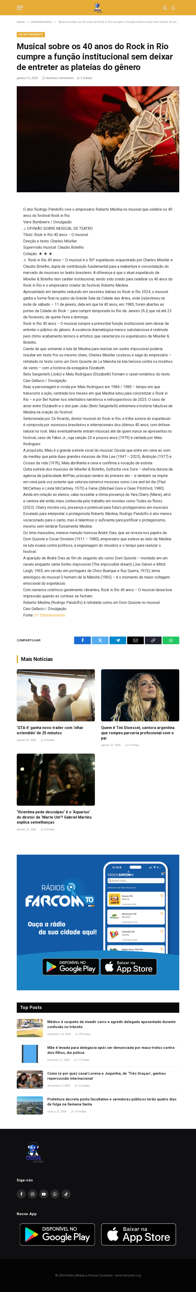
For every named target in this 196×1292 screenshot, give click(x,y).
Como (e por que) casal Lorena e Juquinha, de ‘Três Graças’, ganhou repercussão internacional (106, 1076)
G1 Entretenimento (49, 615)
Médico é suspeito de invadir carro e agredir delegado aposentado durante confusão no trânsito (111, 1024)
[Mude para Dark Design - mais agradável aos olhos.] (172, 8)
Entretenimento (31, 34)
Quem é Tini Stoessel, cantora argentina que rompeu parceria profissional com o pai (137, 732)
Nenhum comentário (60, 78)
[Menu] (20, 7)
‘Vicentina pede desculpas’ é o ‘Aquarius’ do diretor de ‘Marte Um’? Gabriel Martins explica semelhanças (54, 817)
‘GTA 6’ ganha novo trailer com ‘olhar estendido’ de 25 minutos (50, 730)
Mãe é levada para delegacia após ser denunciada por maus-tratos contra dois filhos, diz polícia (110, 1050)
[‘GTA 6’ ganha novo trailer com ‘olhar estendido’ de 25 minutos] (56, 695)
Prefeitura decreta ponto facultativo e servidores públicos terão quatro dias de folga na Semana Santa (111, 1101)
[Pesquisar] (165, 7)
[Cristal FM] (98, 8)
